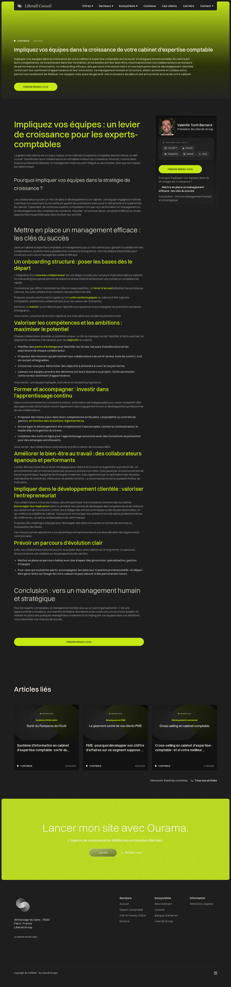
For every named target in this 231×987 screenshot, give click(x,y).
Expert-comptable (131, 909)
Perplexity (173, 154)
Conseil (159, 909)
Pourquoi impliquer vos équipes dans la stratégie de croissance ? (184, 179)
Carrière (188, 6)
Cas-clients (169, 6)
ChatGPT (172, 148)
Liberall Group (164, 921)
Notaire (125, 921)
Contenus (149, 6)
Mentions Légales (201, 903)
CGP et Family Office (133, 915)
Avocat (124, 903)
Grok (204, 154)
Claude (189, 148)
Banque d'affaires (166, 915)
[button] (87, 6)
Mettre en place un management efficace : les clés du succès (181, 189)
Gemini (190, 154)
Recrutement (163, 903)
